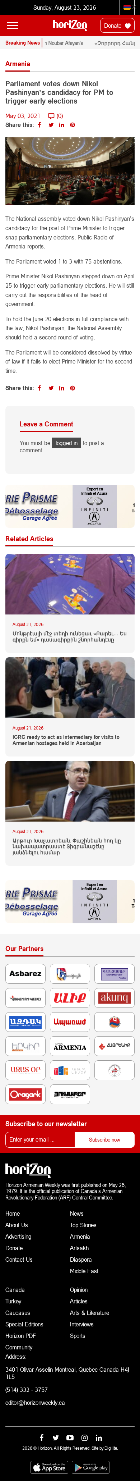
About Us (16, 1224)
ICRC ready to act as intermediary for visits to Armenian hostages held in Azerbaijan (66, 740)
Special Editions (24, 1324)
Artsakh (79, 1247)
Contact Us (19, 1259)
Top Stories (83, 1224)
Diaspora (81, 1259)
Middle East (84, 1270)
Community (18, 1347)
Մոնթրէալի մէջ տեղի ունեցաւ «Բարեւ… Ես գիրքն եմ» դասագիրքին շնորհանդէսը (70, 637)
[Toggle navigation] (12, 25)
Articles (79, 1301)
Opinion (79, 1289)
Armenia (80, 1236)
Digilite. (111, 1448)
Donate (113, 25)
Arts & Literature (89, 1312)
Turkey (13, 1301)
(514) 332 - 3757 (26, 1389)
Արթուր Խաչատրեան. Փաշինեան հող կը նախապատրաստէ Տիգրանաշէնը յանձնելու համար (67, 847)
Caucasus (17, 1312)
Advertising (18, 1236)
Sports (77, 1335)
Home (12, 1213)
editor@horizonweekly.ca (35, 1402)
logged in (67, 442)
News (77, 1213)
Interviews (82, 1324)
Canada (15, 1289)
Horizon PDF (20, 1335)
